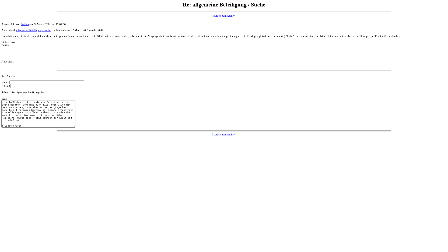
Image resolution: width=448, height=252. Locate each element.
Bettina (25, 24)
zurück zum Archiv (224, 15)
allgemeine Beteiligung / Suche (33, 30)
